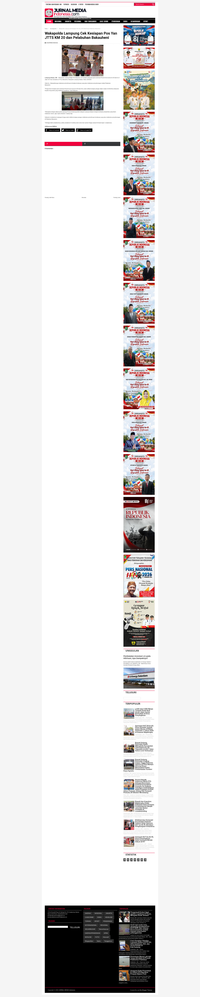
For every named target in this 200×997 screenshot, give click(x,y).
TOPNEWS (66, 4)
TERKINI (88, 921)
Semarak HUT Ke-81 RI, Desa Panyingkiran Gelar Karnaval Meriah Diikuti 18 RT (144, 839)
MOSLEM (88, 937)
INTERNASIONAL (91, 925)
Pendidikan (116, 21)
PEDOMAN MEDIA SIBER (92, 4)
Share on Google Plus (85, 130)
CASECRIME (89, 917)
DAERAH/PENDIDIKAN (92, 933)
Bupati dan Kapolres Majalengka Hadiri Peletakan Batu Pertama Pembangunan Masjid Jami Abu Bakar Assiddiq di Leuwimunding (144, 806)
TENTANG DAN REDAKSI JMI (54, 4)
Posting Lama (116, 197)
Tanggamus (108, 941)
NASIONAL (98, 913)
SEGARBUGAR (90, 929)
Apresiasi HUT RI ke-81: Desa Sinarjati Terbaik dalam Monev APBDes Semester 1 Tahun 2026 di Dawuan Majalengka (144, 729)
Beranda (84, 197)
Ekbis (125, 21)
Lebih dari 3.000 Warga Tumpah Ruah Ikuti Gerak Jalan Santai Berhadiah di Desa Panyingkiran (144, 712)
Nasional (58, 21)
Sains (99, 941)
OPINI (106, 933)
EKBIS (99, 917)
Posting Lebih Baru (49, 197)
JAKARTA (109, 913)
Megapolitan (89, 941)
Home (46, 28)
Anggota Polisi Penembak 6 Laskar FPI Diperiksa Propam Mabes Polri (140, 972)
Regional (77, 21)
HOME (49, 21)
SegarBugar (135, 21)
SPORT (96, 921)
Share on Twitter (70, 130)
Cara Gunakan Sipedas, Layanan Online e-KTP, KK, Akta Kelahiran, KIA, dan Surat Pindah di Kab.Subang (141, 944)
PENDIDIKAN (107, 921)
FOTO (97, 937)
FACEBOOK (74, 4)
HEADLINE (108, 917)
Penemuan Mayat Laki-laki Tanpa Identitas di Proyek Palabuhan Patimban (140, 958)
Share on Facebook (54, 130)
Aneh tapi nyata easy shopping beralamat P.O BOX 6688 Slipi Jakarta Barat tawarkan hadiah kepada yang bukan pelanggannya (139, 929)
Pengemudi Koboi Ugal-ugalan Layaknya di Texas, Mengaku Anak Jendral (140, 913)
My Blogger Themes (146, 990)
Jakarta (68, 21)
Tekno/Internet (103, 929)
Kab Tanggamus (90, 21)
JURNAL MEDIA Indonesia (67, 990)
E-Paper (80, 4)
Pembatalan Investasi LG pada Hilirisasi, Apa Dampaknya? (137, 657)
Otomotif (106, 937)
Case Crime (104, 21)
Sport (145, 21)
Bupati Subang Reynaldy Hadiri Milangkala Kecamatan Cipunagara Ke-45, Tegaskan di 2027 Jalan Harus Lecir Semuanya (144, 747)
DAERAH (88, 913)
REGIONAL (104, 925)
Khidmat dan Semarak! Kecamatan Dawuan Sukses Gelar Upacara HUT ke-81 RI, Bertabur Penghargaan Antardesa (144, 823)
